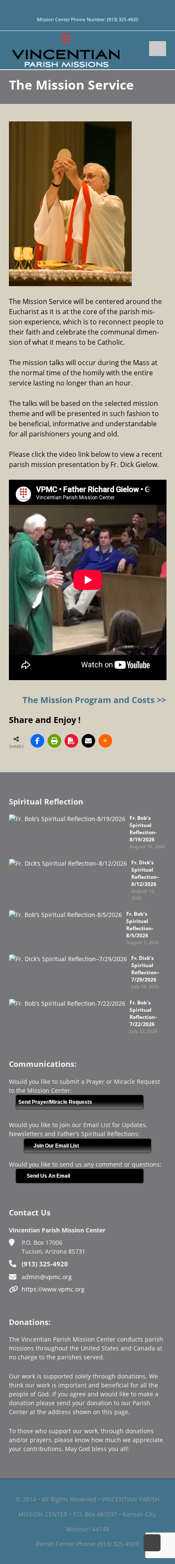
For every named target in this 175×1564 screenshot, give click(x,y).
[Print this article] (54, 741)
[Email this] (88, 741)
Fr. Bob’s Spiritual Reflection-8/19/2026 (143, 828)
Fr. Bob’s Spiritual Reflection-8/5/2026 (139, 924)
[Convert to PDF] (71, 741)
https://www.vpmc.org (53, 1289)
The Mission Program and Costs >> (94, 700)
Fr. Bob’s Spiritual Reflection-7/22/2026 (143, 1013)
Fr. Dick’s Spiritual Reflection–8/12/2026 (145, 873)
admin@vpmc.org (47, 1277)
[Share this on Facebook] (37, 741)
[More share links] (105, 741)
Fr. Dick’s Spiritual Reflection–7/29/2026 (145, 968)
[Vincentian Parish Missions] (65, 49)
